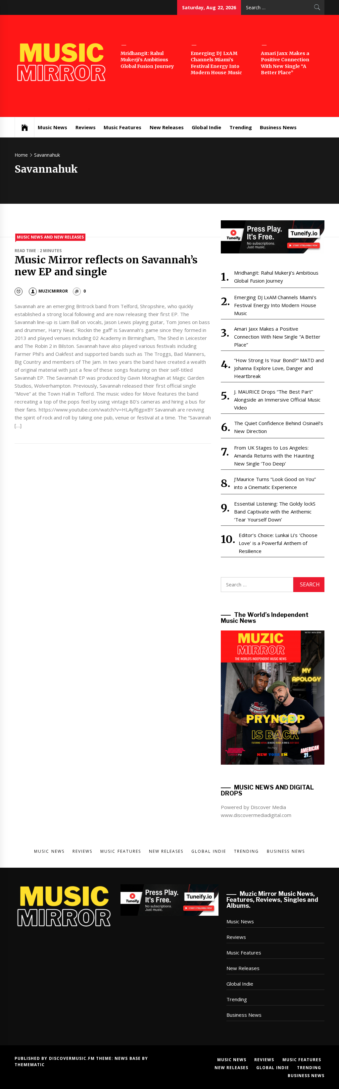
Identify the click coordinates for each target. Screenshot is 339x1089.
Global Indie (206, 127)
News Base (128, 1058)
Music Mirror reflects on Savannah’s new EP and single (106, 265)
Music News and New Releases (50, 237)
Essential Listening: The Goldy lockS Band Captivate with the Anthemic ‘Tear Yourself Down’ (274, 511)
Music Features (122, 127)
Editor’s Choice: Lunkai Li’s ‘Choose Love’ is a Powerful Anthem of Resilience (278, 543)
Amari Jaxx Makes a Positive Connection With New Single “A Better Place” (285, 63)
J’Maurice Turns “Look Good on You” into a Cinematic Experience (275, 483)
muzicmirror (53, 291)
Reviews (85, 127)
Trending (240, 127)
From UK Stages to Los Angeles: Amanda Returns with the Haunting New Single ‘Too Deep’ (274, 455)
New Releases (167, 127)
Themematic (30, 1064)
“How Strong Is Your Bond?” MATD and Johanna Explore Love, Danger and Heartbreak (279, 368)
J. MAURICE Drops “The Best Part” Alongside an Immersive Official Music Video (277, 399)
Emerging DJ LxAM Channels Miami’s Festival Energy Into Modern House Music (216, 63)
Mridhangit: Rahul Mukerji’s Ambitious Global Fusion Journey (147, 59)
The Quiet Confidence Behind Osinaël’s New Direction (278, 427)
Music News (52, 127)
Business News (278, 127)
